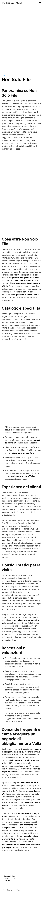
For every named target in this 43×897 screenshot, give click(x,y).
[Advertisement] (21, 38)
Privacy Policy (9, 878)
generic (5, 75)
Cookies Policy (9, 876)
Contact (7, 880)
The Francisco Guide (12, 3)
